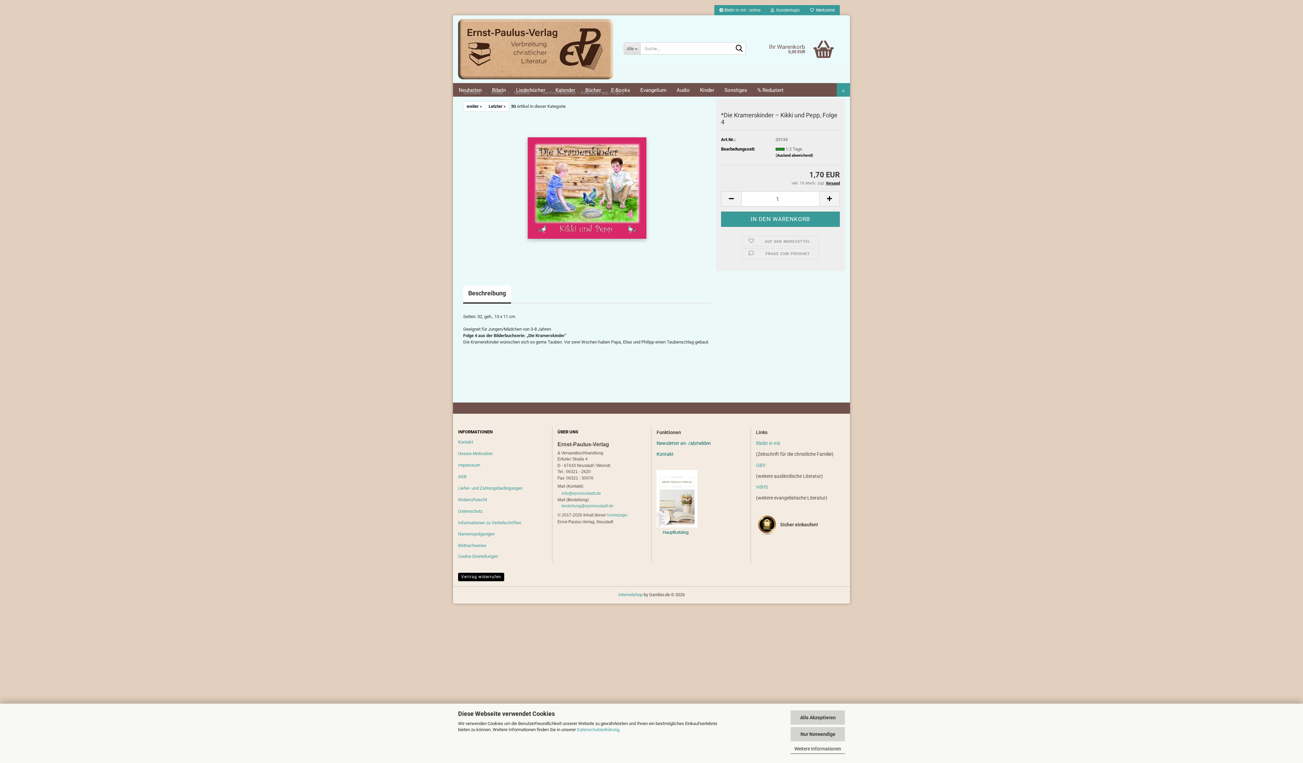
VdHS (762, 487)
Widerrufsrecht (472, 499)
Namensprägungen (476, 533)
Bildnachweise (472, 545)
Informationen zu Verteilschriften (489, 522)
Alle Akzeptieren (818, 717)
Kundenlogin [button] (787, 10)
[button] (731, 199)
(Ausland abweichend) (794, 155)
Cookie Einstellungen (478, 556)
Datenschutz (470, 511)
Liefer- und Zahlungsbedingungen (490, 488)
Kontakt (465, 442)
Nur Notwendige (817, 734)
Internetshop (630, 594)
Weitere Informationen (817, 748)
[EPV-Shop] (535, 49)
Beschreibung (487, 293)
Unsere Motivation (475, 453)
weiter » (474, 106)
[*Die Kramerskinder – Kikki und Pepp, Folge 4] (587, 187)
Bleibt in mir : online (741, 10)
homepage (617, 515)
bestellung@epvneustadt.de (587, 506)
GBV (761, 465)
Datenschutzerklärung (598, 729)
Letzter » (497, 106)
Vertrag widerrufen (481, 576)
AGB (462, 476)
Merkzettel (824, 10)
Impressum (469, 465)
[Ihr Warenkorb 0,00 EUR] (809, 39)
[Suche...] (739, 49)
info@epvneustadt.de (581, 493)
